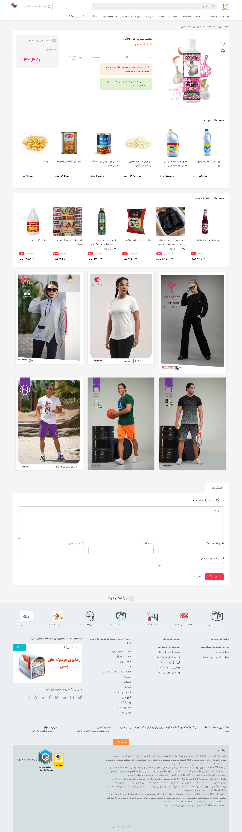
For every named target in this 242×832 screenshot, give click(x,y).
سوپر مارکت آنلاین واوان (168, 652)
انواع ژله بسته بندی (121, 707)
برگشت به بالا (118, 598)
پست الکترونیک (145, 543)
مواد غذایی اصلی (123, 661)
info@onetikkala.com (44, 731)
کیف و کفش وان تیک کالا (167, 657)
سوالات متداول (221, 652)
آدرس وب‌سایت (75, 543)
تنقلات (127, 682)
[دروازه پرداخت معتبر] (59, 759)
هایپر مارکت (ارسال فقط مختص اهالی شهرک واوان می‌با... (128, 16)
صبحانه (127, 677)
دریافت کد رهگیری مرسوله (216, 657)
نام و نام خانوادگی (214, 543)
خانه (198, 16)
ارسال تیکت (121, 741)
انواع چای (126, 697)
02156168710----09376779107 (93, 731)
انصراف (198, 577)
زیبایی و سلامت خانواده (168, 667)
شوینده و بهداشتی (121, 651)
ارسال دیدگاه (214, 577)
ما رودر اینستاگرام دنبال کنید (215, 647)
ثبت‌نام (19, 647)
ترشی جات (125, 712)
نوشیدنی (126, 687)
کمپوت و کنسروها (122, 692)
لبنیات (127, 666)
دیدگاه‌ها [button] (217, 488)
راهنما (161, 16)
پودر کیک (126, 702)
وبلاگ (94, 16)
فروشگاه (187, 16)
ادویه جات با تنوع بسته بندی (116, 671)
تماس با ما (173, 16)
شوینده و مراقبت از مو (119, 656)
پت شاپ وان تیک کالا (169, 672)
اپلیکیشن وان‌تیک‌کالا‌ (77, 16)
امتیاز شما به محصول (212, 558)
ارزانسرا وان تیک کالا (170, 662)
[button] (17, 6)
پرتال (112, 826)
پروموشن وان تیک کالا (169, 647)
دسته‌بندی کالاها (218, 16)
